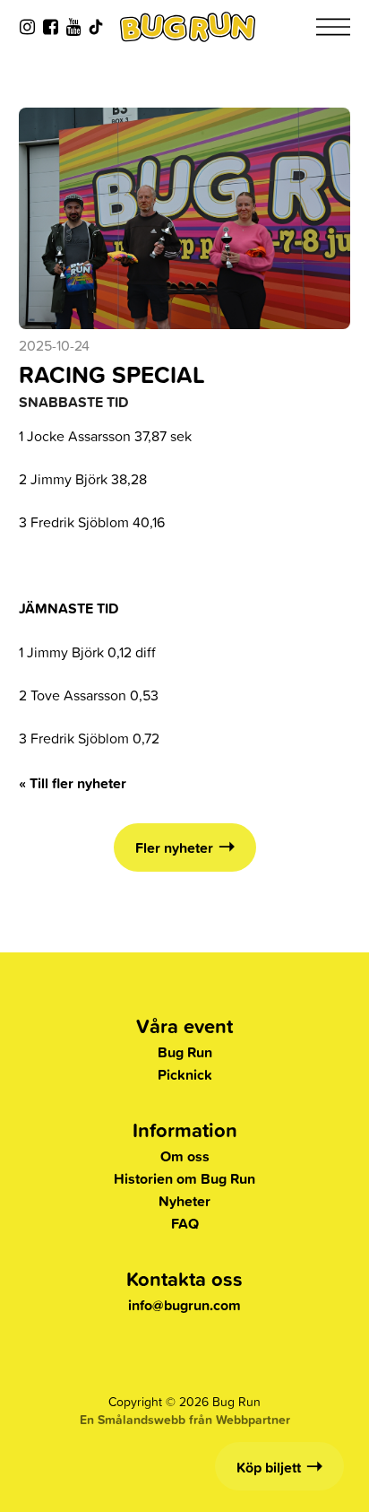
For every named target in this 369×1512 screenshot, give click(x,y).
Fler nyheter (174, 848)
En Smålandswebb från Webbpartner (185, 1420)
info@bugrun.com (184, 1305)
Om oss (185, 1156)
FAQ (185, 1223)
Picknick (185, 1074)
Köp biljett (268, 1467)
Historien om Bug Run (184, 1179)
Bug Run (185, 1052)
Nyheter (184, 1201)
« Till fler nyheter (72, 783)
